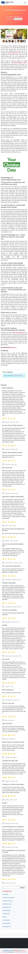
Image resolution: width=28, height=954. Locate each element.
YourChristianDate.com (14, 53)
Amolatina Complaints (9, 897)
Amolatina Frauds (7, 901)
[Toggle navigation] (25, 2)
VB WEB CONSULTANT (21, 952)
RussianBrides (6, 923)
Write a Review (18, 19)
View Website (9, 19)
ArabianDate (6, 913)
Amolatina (5, 894)
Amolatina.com (7, 907)
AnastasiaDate (6, 910)
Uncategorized (7, 926)
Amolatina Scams (7, 904)
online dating (6, 920)
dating (4, 917)
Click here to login (17, 375)
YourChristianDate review (19, 62)
